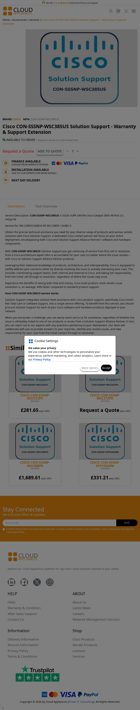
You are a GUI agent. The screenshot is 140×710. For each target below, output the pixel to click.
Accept (106, 368)
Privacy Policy (41, 359)
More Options (90, 368)
